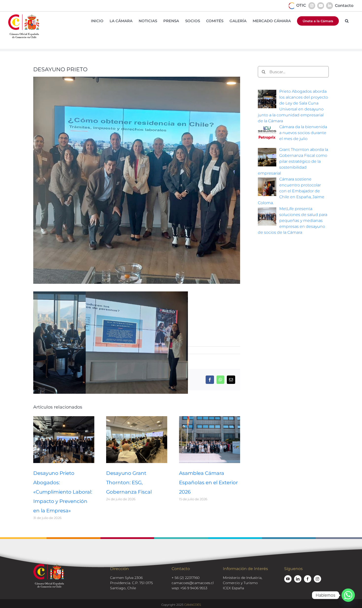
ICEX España (233, 588)
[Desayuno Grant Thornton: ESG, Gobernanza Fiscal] (136, 418)
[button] (346, 21)
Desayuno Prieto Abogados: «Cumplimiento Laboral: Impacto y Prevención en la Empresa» (62, 492)
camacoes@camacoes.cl (193, 583)
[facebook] (307, 579)
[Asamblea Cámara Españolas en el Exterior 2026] (209, 418)
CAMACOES (192, 605)
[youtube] (288, 579)
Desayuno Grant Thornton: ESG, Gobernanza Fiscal (129, 482)
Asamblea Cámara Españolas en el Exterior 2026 (208, 482)
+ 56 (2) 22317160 (185, 577)
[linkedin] (297, 579)
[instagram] (317, 579)
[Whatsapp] (348, 595)
